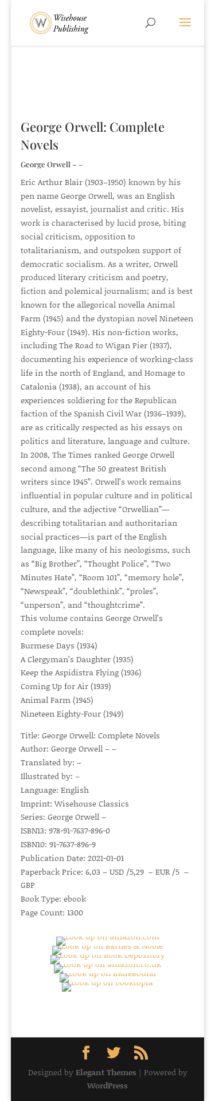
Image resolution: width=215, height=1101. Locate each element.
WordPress (107, 1085)
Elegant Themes (106, 1072)
